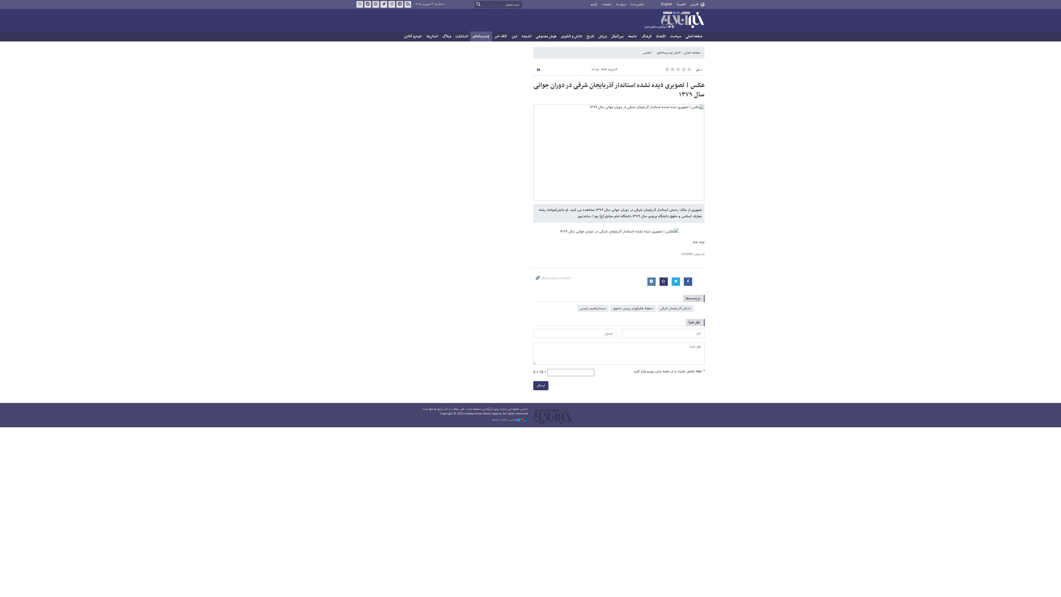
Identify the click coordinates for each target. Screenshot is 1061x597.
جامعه (632, 36)
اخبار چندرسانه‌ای (668, 53)
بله (367, 4)
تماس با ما (637, 4)
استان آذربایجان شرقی (675, 308)
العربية (681, 4)
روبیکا (359, 4)
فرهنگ (647, 36)
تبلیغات (606, 4)
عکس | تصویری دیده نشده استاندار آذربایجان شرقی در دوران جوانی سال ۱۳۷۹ (619, 90)
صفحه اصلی (694, 36)
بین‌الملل (617, 36)
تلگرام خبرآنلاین (399, 4)
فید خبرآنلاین (408, 4)
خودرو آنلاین (413, 36)
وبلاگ (446, 36)
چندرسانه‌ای (481, 36)
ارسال (541, 385)
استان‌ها (432, 36)
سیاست (675, 36)
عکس (647, 53)
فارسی (694, 4)
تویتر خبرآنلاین (383, 4)
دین (514, 36)
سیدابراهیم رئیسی (593, 308)
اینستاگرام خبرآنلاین (391, 4)
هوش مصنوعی (546, 36)
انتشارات (461, 36)
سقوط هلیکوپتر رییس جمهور (633, 308)
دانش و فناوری (571, 36)
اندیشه (526, 36)
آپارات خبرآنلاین (375, 4)
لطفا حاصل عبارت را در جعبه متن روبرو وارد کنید (669, 371)
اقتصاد (661, 36)
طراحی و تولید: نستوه (505, 420)
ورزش (602, 36)
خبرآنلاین (674, 20)
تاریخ (590, 36)
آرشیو (594, 4)
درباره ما (621, 4)
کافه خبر (500, 36)
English (666, 4)
